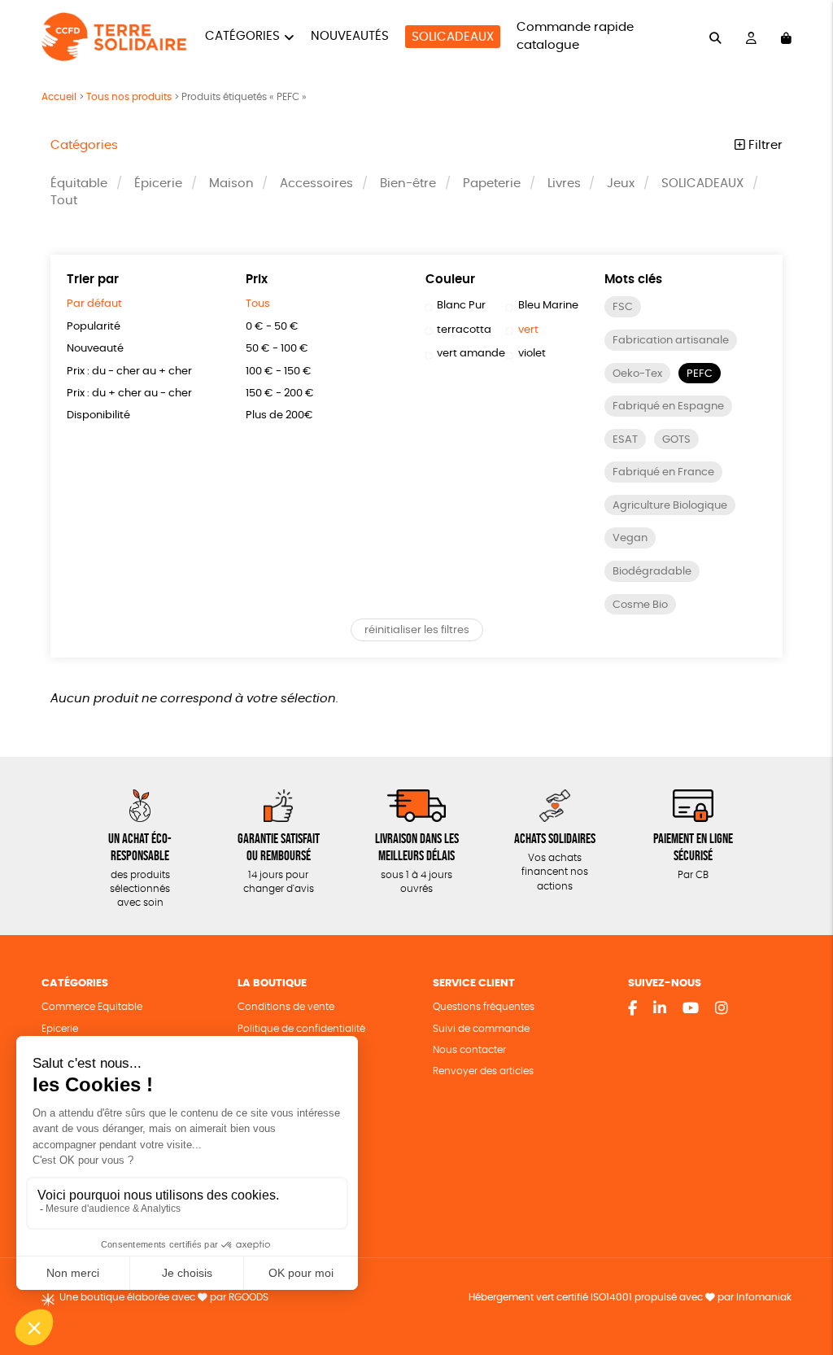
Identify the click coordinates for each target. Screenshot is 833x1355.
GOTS (676, 440)
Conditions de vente (286, 1007)
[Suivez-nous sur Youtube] (691, 1009)
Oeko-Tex (637, 374)
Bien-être (408, 183)
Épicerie (158, 183)
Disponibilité (98, 415)
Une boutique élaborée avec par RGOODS (163, 1297)
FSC (623, 307)
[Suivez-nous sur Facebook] (632, 1009)
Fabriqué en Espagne (668, 406)
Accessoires (316, 183)
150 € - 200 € (280, 393)
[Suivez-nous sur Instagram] (721, 1009)
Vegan (630, 538)
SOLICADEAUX (453, 37)
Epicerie (59, 1029)
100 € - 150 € (279, 371)
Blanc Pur (461, 305)
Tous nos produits (129, 97)
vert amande (471, 353)
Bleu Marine (548, 305)
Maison (231, 183)
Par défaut (94, 304)
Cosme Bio (640, 605)
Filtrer (764, 145)
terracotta (464, 330)
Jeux (621, 183)
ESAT (625, 440)
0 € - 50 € (272, 326)
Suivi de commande (481, 1029)
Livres (564, 183)
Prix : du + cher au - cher (129, 393)
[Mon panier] (786, 37)
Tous (258, 304)
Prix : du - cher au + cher (129, 371)
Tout (63, 201)
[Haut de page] (800, 1290)
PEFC (700, 374)
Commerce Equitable (91, 1007)
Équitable (78, 183)
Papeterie (492, 183)
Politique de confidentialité (301, 1029)
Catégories (242, 36)
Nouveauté (95, 348)
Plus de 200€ (279, 415)
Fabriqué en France (663, 472)
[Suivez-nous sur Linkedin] (659, 1009)
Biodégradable (652, 571)
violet (532, 353)
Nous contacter (469, 1050)
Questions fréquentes (483, 1007)
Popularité (93, 326)
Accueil (58, 97)
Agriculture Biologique (670, 505)
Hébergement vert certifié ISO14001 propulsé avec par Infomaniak (630, 1297)
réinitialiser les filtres (416, 630)
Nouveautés (350, 36)
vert (528, 330)
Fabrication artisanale (671, 340)
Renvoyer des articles (483, 1071)
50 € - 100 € (277, 348)
